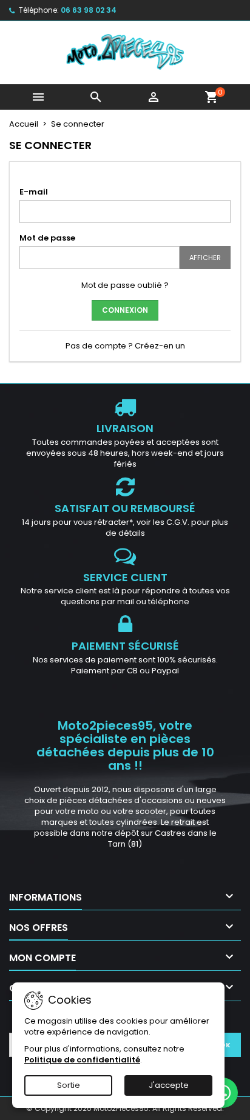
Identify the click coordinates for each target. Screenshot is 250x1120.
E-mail (33, 192)
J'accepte (169, 1085)
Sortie (68, 1085)
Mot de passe (47, 238)
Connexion (125, 310)
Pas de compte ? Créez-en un (125, 346)
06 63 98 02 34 (89, 10)
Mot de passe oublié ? (125, 285)
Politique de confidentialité (82, 1059)
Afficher (205, 257)
